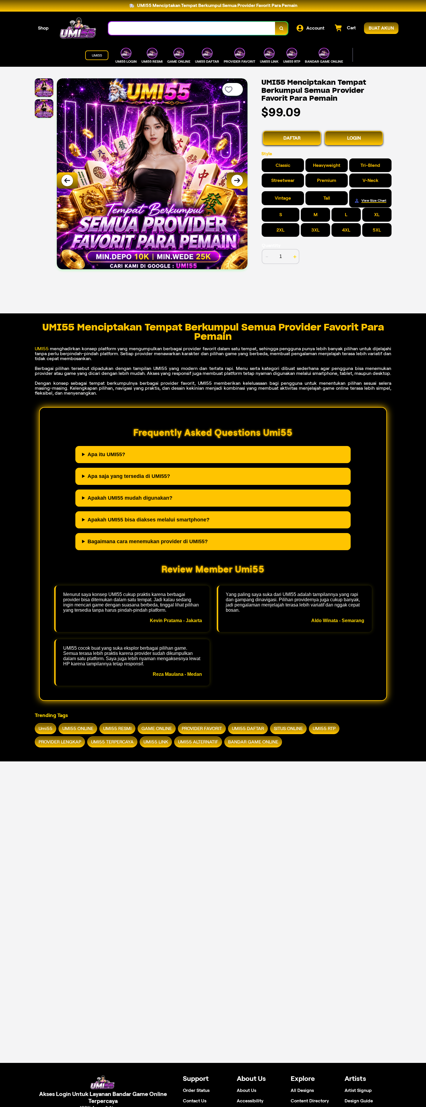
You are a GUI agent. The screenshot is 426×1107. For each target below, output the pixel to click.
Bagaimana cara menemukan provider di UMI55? (148, 541)
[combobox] (191, 28)
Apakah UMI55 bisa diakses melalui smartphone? (149, 520)
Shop (43, 28)
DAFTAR (292, 138)
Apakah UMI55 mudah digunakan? (130, 498)
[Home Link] (78, 28)
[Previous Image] (67, 180)
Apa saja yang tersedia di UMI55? (129, 476)
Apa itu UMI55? (106, 454)
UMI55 (42, 348)
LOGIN (354, 138)
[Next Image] (237, 180)
